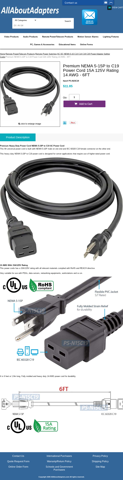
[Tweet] (64, 124)
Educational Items (67, 44)
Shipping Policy (100, 461)
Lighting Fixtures (111, 37)
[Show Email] (106, 3)
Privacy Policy (100, 456)
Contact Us (18, 456)
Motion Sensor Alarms (88, 37)
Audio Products (30, 37)
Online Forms (86, 44)
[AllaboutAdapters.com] (30, 10)
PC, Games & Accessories (42, 44)
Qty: (65, 97)
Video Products (11, 37)
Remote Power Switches (46, 54)
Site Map (100, 466)
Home (2, 54)
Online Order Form (18, 466)
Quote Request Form (18, 461)
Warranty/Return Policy (59, 461)
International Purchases (59, 456)
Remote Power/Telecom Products (57, 37)
